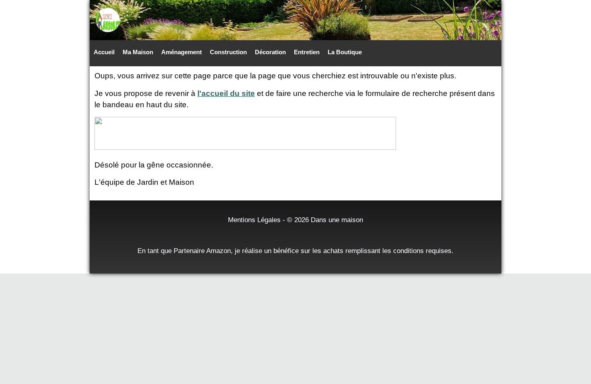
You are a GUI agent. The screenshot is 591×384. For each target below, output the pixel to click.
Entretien (307, 52)
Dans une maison (337, 220)
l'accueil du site (226, 93)
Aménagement (181, 52)
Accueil (104, 52)
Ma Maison (138, 52)
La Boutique (345, 52)
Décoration (270, 52)
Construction (228, 52)
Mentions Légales (254, 220)
